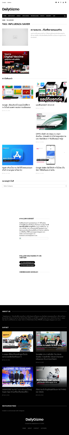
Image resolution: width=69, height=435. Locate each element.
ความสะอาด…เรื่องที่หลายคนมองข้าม (46, 30)
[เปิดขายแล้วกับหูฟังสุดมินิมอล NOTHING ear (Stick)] (51, 376)
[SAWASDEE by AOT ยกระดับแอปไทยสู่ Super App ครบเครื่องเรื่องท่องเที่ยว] (17, 376)
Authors (9, 2)
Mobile (18, 15)
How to (42, 15)
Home (4, 15)
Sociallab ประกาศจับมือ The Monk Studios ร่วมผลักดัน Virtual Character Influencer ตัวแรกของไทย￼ (49, 356)
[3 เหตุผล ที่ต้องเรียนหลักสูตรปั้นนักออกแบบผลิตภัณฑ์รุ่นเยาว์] (17, 341)
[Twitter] (58, 2)
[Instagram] (65, 2)
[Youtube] (63, 2)
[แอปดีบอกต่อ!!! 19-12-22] (51, 92)
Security (48, 15)
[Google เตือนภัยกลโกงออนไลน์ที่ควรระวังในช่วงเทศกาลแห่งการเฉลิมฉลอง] (17, 92)
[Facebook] (56, 2)
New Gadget (11, 15)
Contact (4, 2)
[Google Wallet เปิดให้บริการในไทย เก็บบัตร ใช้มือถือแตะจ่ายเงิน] (51, 155)
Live (54, 15)
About (30, 428)
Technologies (35, 15)
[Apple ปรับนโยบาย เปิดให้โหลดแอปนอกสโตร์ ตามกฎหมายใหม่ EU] (17, 155)
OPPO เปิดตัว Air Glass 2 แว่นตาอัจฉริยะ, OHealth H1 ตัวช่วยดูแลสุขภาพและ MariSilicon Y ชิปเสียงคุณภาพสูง (51, 136)
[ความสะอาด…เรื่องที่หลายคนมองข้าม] (15, 37)
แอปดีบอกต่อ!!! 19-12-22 (45, 105)
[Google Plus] (60, 2)
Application (25, 15)
